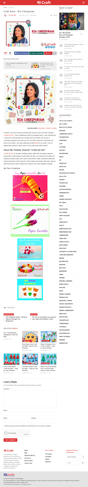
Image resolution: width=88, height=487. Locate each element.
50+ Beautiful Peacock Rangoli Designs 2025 (66, 35)
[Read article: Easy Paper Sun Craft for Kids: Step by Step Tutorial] (35, 65)
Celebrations (64, 137)
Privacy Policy (28, 460)
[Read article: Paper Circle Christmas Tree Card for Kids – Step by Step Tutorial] (49, 359)
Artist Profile (11, 307)
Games (61, 196)
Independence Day (65, 232)
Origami (62, 278)
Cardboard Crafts (65, 134)
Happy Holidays (64, 215)
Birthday (62, 130)
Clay (60, 143)
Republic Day (63, 297)
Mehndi (61, 258)
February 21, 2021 (9, 372)
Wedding (62, 340)
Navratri (62, 264)
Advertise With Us (29, 455)
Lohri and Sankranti (66, 255)
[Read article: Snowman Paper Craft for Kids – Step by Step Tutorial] (30, 359)
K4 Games (48, 456)
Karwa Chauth (64, 242)
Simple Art (63, 313)
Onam (61, 274)
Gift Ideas (62, 202)
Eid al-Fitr (62, 176)
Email (6, 418)
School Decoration (66, 304)
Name (6, 410)
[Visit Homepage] (44, 2)
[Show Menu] (4, 2)
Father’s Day (63, 183)
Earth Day (62, 166)
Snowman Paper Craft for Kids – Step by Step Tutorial (30, 368)
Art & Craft (11, 7)
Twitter (48, 128)
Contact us (27, 458)
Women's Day (63, 343)
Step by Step (63, 317)
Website (33, 418)
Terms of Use (28, 463)
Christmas (62, 140)
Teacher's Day (64, 320)
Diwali (61, 157)
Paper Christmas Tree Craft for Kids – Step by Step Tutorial (48, 346)
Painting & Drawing (65, 281)
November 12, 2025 (46, 68)
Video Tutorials (64, 336)
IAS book (48, 462)
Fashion (62, 179)
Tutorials (62, 327)
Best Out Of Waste (65, 127)
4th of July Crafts (65, 121)
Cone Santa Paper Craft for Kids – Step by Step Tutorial (11, 368)
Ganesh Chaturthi (65, 199)
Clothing (62, 147)
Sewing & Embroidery (66, 310)
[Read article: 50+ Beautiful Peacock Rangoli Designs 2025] (71, 21)
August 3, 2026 (10, 67)
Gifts (61, 206)
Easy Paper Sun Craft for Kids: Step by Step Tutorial (46, 65)
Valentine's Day (64, 333)
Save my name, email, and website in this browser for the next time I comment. (28, 426)
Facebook (41, 128)
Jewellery (63, 238)
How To (61, 225)
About (26, 450)
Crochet (62, 150)
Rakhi (61, 291)
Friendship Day (64, 193)
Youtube (54, 128)
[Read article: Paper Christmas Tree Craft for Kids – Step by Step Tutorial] (49, 336)
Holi (60, 219)
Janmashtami (63, 235)
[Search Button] (83, 2)
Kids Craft (63, 248)
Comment (7, 389)
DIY (60, 160)
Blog (36, 143)
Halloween (63, 212)
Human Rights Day (65, 229)
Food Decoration (65, 189)
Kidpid (47, 459)
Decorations (63, 153)
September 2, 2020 (24, 15)
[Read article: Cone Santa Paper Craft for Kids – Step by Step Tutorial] (12, 359)
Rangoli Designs (64, 294)
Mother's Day (63, 261)
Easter (61, 170)
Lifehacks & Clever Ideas (67, 251)
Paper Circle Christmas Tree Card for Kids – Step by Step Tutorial (48, 368)
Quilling (62, 287)
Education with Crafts (67, 173)
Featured (62, 186)
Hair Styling (63, 209)
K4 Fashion (48, 454)
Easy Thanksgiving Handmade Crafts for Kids (11, 334)
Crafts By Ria (8, 135)
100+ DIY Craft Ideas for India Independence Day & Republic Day (73, 83)
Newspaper (63, 271)
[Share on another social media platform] (55, 53)
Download (62, 163)
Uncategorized (64, 330)
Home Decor (63, 222)
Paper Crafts (63, 284)
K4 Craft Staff (12, 15)
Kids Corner (63, 245)
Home (5, 7)
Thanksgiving (63, 323)
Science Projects (65, 307)
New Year (62, 268)
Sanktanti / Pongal (65, 300)
